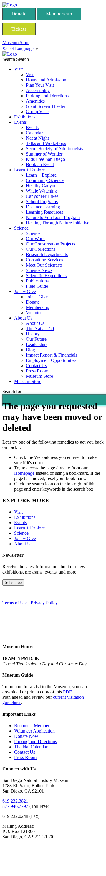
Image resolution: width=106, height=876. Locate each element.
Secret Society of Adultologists (54, 148)
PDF (67, 691)
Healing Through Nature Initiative (57, 222)
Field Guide (37, 286)
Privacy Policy (44, 602)
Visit (18, 69)
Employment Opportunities (51, 360)
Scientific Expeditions (46, 275)
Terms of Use (14, 602)
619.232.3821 (15, 800)
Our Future (36, 339)
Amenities (35, 100)
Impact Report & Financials (51, 354)
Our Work (35, 238)
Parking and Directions (47, 95)
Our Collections (40, 249)
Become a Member (31, 725)
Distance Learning (43, 206)
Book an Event (40, 164)
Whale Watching (41, 190)
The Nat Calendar (30, 746)
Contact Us (36, 365)
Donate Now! (27, 736)
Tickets (18, 29)
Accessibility (38, 90)
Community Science (45, 180)
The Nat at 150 (40, 328)
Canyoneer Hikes (42, 196)
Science (21, 227)
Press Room (37, 370)
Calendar (34, 132)
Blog (30, 349)
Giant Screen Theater (45, 106)
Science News (39, 270)
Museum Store (15, 42)
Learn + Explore (29, 169)
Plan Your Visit (40, 85)
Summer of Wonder (44, 153)
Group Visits (37, 111)
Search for (11, 391)
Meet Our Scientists (44, 265)
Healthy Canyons (42, 185)
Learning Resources (44, 212)
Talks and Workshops (46, 143)
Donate (18, 13)
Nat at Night (37, 138)
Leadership (36, 344)
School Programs (42, 201)
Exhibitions (24, 116)
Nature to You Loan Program (53, 217)
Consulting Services (44, 259)
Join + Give (25, 291)
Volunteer (35, 312)
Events (20, 122)
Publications (37, 280)
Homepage (24, 473)
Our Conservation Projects (50, 243)
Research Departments (47, 254)
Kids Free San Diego (45, 159)
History (33, 333)
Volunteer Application (34, 730)
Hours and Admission (46, 79)
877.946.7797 (15, 806)
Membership (59, 13)
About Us (23, 317)
